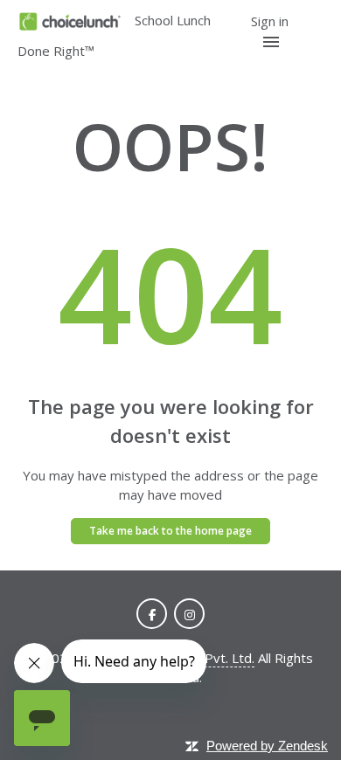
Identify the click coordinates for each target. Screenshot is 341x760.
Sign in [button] (270, 21)
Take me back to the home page (170, 530)
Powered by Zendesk (267, 745)
